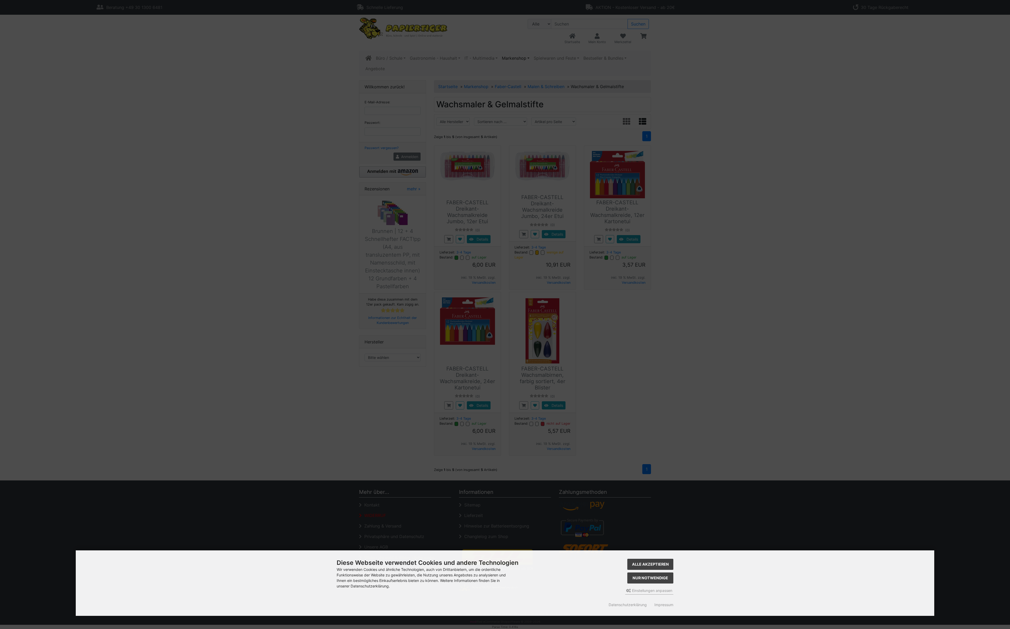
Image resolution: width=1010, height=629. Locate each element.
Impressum (663, 604)
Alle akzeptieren (650, 564)
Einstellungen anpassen (651, 590)
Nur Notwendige (650, 578)
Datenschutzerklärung (628, 604)
